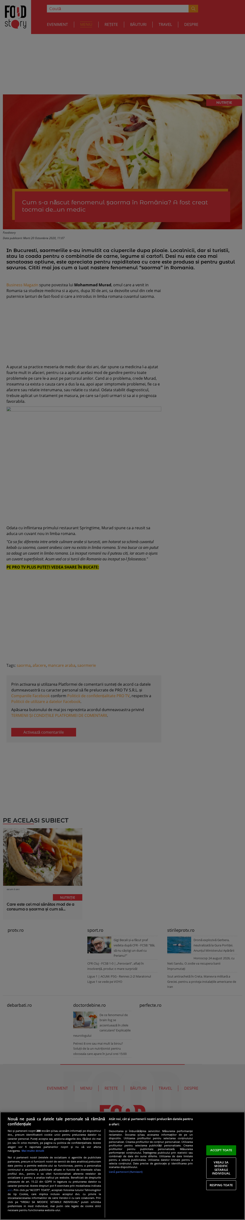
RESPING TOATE (221, 1185)
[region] (122, 1166)
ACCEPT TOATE (221, 1150)
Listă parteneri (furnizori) (126, 1172)
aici (10, 1190)
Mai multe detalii (33, 1150)
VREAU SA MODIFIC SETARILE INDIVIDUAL (221, 1168)
